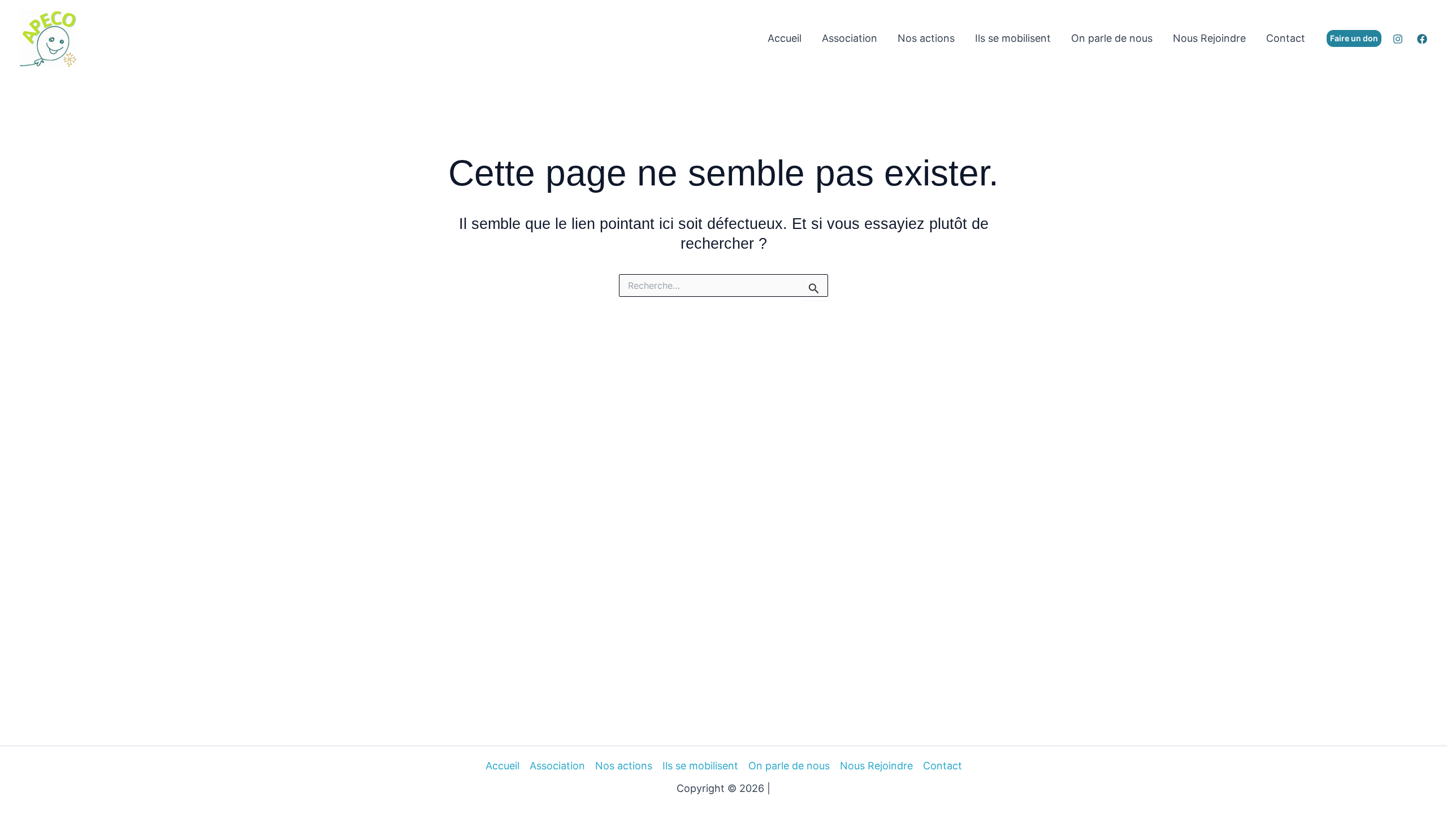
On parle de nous (1112, 38)
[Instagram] (1398, 39)
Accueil (785, 38)
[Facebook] (1422, 39)
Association (849, 38)
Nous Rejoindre (1209, 38)
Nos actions (926, 38)
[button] (1354, 38)
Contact (1285, 38)
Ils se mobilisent (1013, 38)
